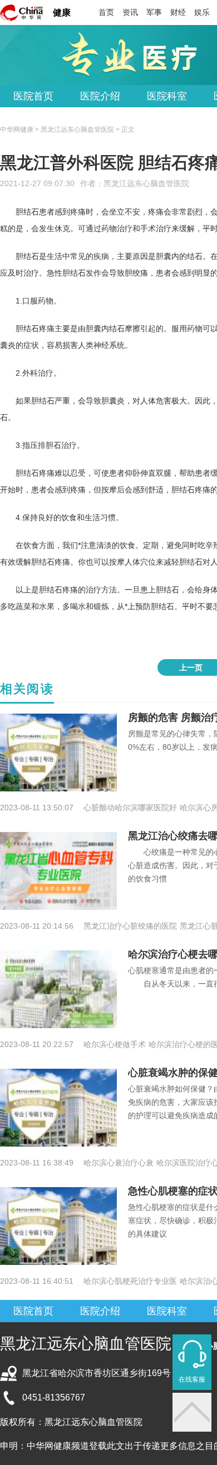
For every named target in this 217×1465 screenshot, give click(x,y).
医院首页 (33, 96)
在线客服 (192, 1379)
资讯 (130, 12)
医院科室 (167, 96)
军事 (154, 12)
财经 (178, 12)
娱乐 (202, 12)
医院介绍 (100, 96)
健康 (62, 12)
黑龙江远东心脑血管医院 (146, 183)
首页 (106, 12)
